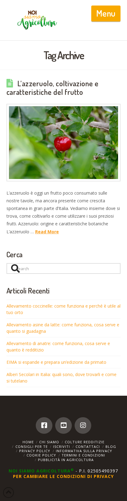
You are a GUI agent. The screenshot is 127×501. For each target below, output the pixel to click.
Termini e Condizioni (83, 455)
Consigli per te (31, 446)
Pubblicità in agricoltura (66, 459)
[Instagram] (83, 425)
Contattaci (88, 446)
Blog (110, 446)
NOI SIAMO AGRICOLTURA (41, 471)
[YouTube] (63, 425)
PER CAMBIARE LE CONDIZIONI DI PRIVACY (63, 476)
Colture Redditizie (84, 442)
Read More (47, 232)
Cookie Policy (41, 455)
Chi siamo (49, 442)
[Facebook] (44, 425)
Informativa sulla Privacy (84, 451)
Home (28, 442)
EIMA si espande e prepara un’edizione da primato (56, 362)
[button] (106, 13)
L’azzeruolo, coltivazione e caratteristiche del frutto (52, 88)
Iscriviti (61, 446)
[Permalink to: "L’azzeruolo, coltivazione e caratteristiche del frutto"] (63, 142)
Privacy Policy (34, 451)
